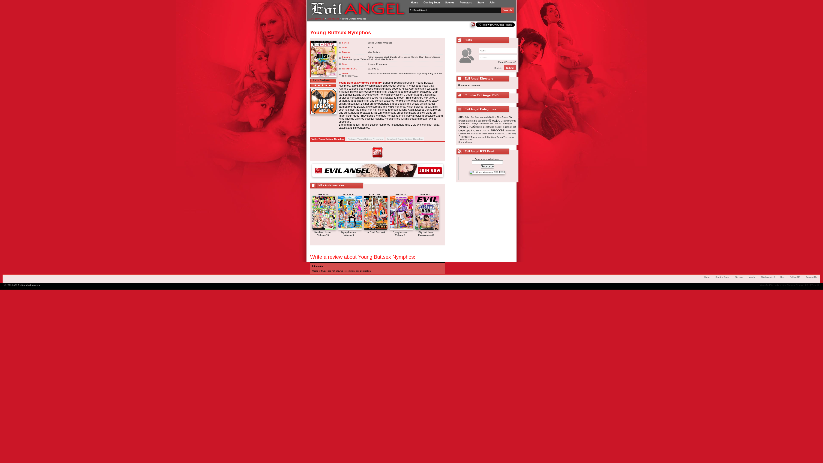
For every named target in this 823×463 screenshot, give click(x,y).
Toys (419, 73)
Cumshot (496, 123)
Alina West (383, 57)
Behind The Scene (498, 117)
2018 (370, 47)
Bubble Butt (464, 123)
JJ (818, 285)
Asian (467, 117)
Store (480, 2)
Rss (782, 277)
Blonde (485, 120)
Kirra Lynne (353, 59)
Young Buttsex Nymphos (380, 43)
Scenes (449, 2)
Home (414, 2)
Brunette (511, 120)
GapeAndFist (766, 285)
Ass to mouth (482, 117)
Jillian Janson (425, 57)
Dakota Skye (396, 57)
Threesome (509, 137)
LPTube (813, 285)
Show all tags (465, 142)
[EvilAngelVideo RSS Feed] (472, 26)
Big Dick (434, 73)
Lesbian (462, 133)
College (474, 123)
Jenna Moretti (411, 57)
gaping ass (473, 130)
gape (461, 130)
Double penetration (484, 127)
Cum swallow (485, 123)
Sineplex (800, 285)
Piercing (512, 133)
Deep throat (466, 126)
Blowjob (426, 73)
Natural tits (391, 73)
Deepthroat (403, 73)
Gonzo (412, 73)
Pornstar (372, 73)
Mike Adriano (374, 52)
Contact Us (811, 277)
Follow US (795, 277)
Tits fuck (462, 139)
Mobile (752, 277)
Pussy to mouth (479, 137)
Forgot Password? (507, 62)
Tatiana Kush (367, 59)
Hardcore (381, 73)
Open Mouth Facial (491, 133)
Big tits (477, 120)
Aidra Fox (372, 57)
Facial (498, 127)
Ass (472, 117)
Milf (468, 133)
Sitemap (739, 277)
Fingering (506, 127)
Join (491, 2)
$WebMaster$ (768, 277)
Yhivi (377, 59)
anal (461, 117)
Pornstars (466, 2)
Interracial (510, 130)
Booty (504, 121)
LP (806, 285)
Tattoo (500, 137)
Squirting (491, 137)
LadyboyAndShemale (784, 285)
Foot (513, 127)
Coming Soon (432, 2)
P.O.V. (354, 76)
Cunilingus (507, 123)
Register (498, 68)
